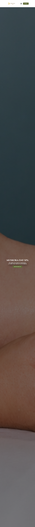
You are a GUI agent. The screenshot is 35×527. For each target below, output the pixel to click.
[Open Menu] (21, 3)
